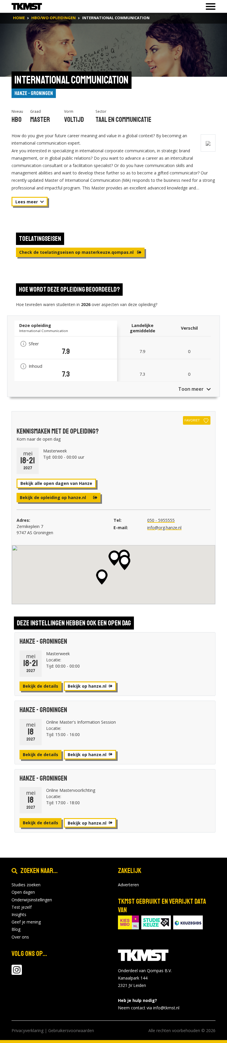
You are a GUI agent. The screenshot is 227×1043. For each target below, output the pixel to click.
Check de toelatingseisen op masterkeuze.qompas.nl (77, 252)
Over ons (20, 937)
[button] (114, 558)
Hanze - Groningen (33, 93)
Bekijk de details (40, 686)
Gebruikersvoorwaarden (71, 1030)
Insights (19, 914)
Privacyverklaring (27, 1030)
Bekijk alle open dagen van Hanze (56, 483)
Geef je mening (26, 922)
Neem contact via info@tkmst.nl (148, 1008)
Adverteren (128, 884)
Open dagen (23, 892)
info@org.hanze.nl (164, 527)
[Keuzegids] (188, 922)
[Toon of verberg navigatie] (208, 6)
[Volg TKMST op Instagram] (17, 972)
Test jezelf (22, 907)
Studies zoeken (26, 884)
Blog (16, 929)
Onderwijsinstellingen (32, 900)
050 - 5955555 (161, 520)
